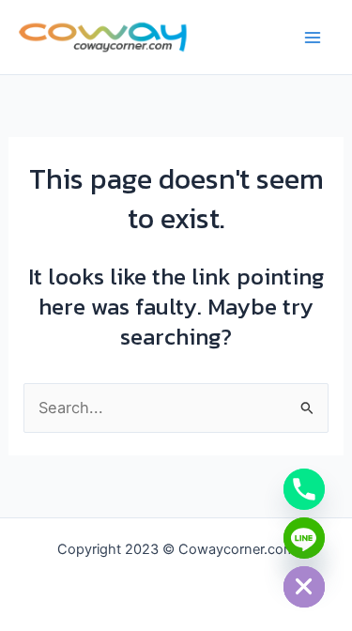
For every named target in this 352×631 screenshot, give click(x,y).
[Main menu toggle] (312, 37)
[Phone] (304, 489)
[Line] (304, 538)
